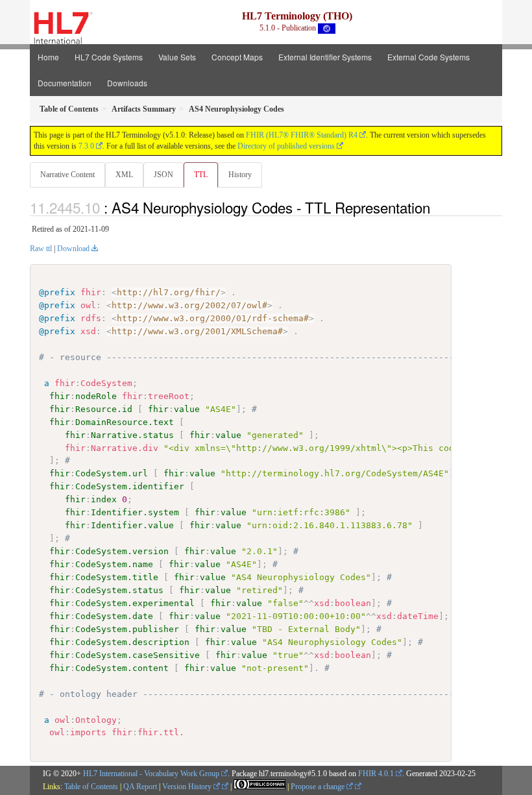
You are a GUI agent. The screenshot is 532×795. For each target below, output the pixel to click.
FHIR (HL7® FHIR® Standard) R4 (301, 135)
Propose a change (318, 786)
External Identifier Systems (325, 56)
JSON (163, 174)
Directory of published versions (286, 146)
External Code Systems (428, 56)
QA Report (140, 786)
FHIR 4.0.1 (376, 773)
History (240, 174)
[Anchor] (437, 207)
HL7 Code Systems (109, 56)
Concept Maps (237, 56)
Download (73, 248)
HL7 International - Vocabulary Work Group (151, 773)
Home (48, 56)
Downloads (127, 82)
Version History (187, 786)
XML (124, 174)
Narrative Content (67, 174)
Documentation (64, 82)
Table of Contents (91, 786)
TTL (201, 174)
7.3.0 (86, 146)
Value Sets (177, 56)
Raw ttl (41, 248)
